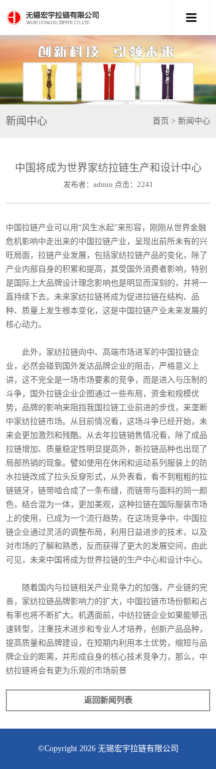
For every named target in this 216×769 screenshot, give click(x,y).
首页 (161, 121)
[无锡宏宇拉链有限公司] (87, 17)
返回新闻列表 (108, 700)
